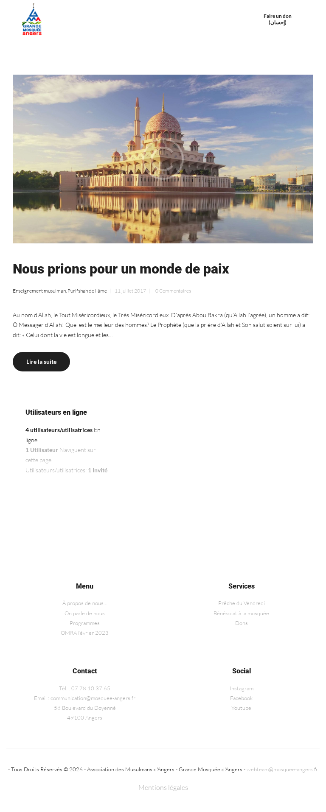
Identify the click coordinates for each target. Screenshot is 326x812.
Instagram (241, 688)
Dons (241, 622)
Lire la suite (41, 361)
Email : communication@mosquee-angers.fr (84, 698)
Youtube (241, 707)
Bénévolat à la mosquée (241, 613)
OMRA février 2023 (85, 632)
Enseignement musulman (39, 290)
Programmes (85, 622)
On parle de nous (85, 613)
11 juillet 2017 (130, 290)
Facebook (241, 698)
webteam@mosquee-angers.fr (282, 769)
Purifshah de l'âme (87, 290)
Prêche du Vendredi (241, 603)
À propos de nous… (84, 603)
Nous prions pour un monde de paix (121, 269)
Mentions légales (163, 787)
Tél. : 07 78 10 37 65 (84, 688)
